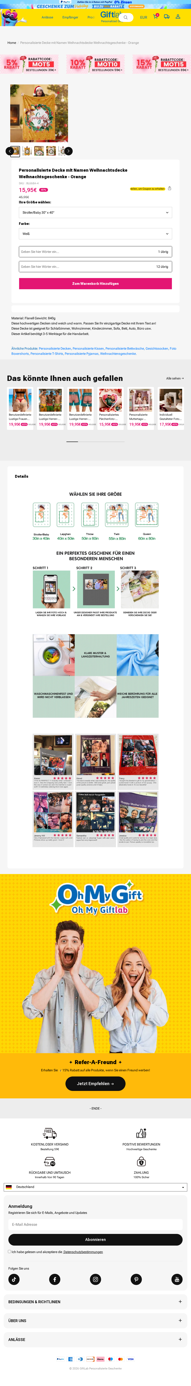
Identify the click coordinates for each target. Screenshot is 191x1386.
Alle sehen (173, 378)
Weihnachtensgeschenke (118, 353)
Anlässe (16, 1339)
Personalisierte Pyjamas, (82, 353)
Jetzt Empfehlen (93, 1083)
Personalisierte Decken (55, 348)
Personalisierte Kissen (88, 348)
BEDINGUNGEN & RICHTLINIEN (34, 1302)
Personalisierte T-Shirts (47, 353)
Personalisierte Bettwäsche (125, 348)
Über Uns (17, 1321)
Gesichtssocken (157, 348)
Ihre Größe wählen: (35, 202)
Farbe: (24, 224)
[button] (10, 151)
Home (11, 43)
